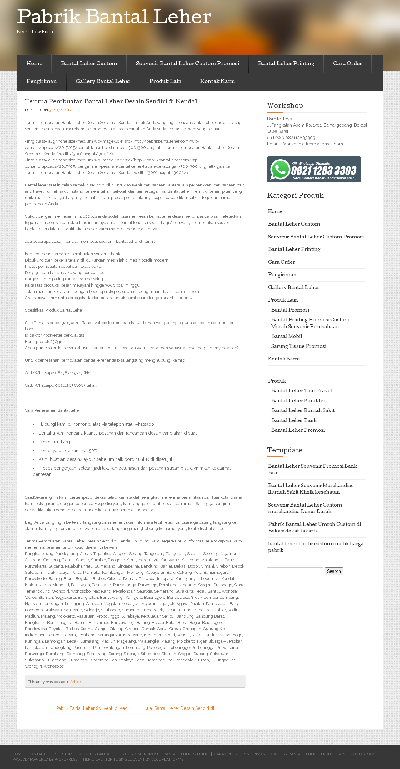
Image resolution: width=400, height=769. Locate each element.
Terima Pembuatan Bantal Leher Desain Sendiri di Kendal (111, 102)
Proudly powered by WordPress (45, 759)
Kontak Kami (217, 81)
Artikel (76, 682)
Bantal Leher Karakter (298, 401)
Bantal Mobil (286, 337)
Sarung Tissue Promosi (298, 347)
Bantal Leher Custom (89, 64)
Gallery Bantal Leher (103, 81)
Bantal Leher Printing (286, 64)
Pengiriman (42, 81)
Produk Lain (165, 81)
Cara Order (347, 64)
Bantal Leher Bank (294, 421)
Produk (277, 381)
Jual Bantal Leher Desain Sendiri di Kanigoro (179, 709)
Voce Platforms (167, 759)
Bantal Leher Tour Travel (301, 391)
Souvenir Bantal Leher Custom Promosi (187, 64)
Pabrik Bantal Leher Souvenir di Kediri (93, 708)
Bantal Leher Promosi (298, 431)
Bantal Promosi (290, 310)
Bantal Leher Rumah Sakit (303, 411)
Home (34, 64)
